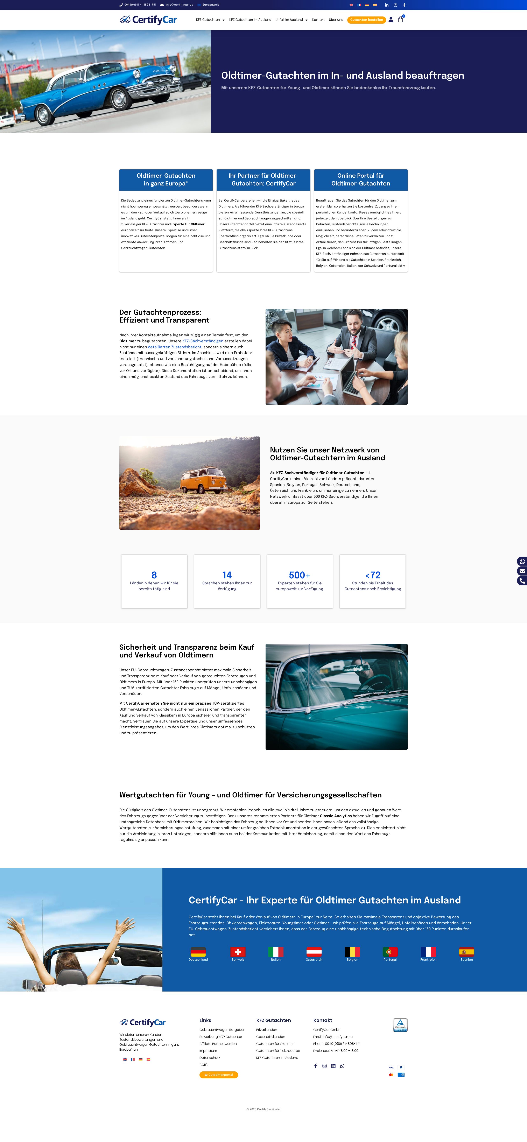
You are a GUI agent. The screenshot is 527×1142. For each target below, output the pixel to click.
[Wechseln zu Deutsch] (367, 5)
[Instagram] (324, 1066)
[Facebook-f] (315, 1066)
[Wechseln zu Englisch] (351, 5)
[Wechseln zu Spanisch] (375, 5)
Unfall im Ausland (289, 20)
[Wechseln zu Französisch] (359, 5)
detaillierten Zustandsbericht (174, 347)
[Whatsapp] (342, 1066)
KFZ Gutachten (208, 20)
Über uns (336, 20)
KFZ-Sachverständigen (203, 341)
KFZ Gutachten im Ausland (250, 20)
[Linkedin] (333, 1066)
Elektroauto (269, 923)
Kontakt (318, 20)
